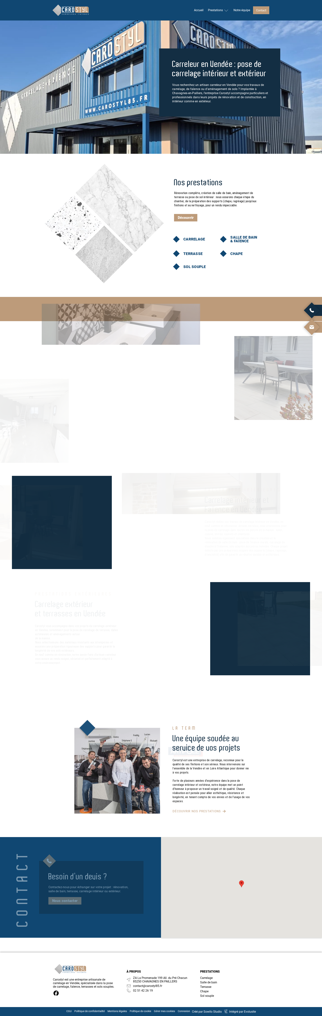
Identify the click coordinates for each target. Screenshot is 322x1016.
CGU (69, 1011)
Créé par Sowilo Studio (207, 1011)
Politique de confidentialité (89, 1011)
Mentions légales (117, 1011)
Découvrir (186, 217)
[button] (241, 883)
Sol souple (207, 996)
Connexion (184, 1011)
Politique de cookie (140, 1011)
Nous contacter (65, 901)
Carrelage (206, 978)
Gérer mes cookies (164, 1011)
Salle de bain (208, 982)
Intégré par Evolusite (242, 1011)
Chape (204, 991)
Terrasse (205, 987)
